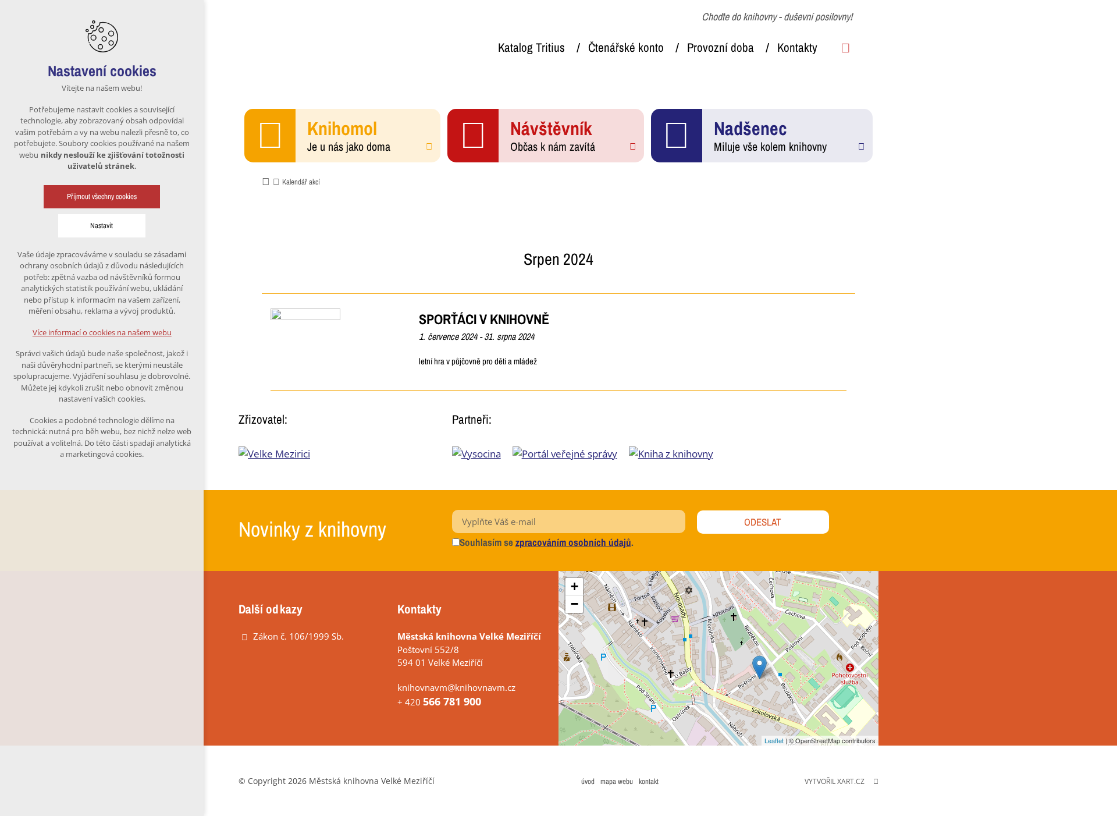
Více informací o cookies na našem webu (102, 332)
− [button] (574, 604)
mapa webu (616, 781)
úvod (588, 781)
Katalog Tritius (531, 47)
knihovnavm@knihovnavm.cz (456, 687)
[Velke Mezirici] (274, 453)
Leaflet (774, 740)
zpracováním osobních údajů (573, 542)
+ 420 (439, 702)
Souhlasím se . (547, 542)
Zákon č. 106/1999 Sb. (298, 636)
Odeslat (762, 521)
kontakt (649, 781)
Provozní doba (720, 47)
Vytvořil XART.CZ (835, 781)
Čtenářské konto (626, 47)
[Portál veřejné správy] (571, 453)
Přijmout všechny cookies (102, 196)
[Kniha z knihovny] (677, 453)
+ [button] (574, 586)
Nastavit (102, 225)
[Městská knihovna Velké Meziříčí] (326, 40)
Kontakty (797, 47)
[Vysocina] (482, 453)
